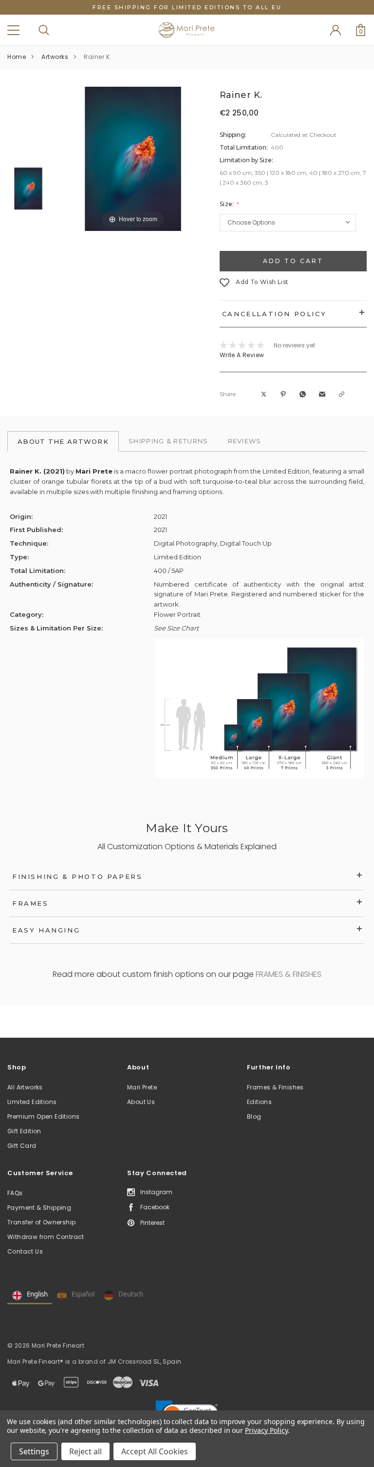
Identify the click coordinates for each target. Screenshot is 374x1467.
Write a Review (242, 355)
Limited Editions (31, 1102)
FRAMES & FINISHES (288, 974)
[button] (264, 394)
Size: (228, 204)
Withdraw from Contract (45, 1237)
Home (16, 57)
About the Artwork (63, 441)
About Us (141, 1102)
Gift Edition (24, 1131)
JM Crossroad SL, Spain (145, 1361)
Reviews (245, 441)
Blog (254, 1116)
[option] (133, 159)
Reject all (85, 1451)
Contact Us (25, 1251)
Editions (259, 1102)
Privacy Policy (266, 1430)
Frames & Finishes (275, 1087)
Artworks (54, 57)
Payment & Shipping (39, 1207)
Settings (34, 1451)
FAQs (15, 1193)
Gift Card (22, 1146)
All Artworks (25, 1087)
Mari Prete (142, 1087)
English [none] (37, 1294)
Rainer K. (98, 57)
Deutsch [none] (130, 1294)
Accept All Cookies (154, 1451)
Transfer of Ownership (41, 1222)
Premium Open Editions (43, 1116)
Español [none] (83, 1294)
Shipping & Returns (168, 441)
